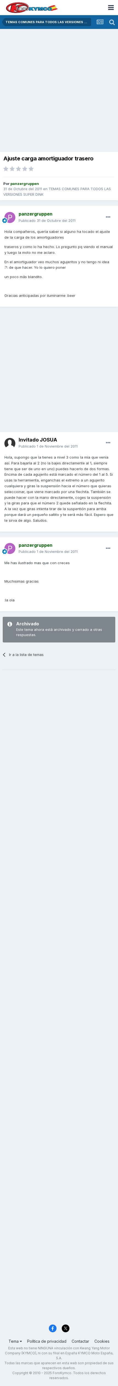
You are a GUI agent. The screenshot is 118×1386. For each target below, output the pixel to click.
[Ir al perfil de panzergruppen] (9, 217)
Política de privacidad (46, 1341)
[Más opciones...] (108, 217)
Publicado (47, 220)
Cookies (101, 1341)
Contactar (80, 1341)
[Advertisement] (59, 91)
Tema (14, 1341)
